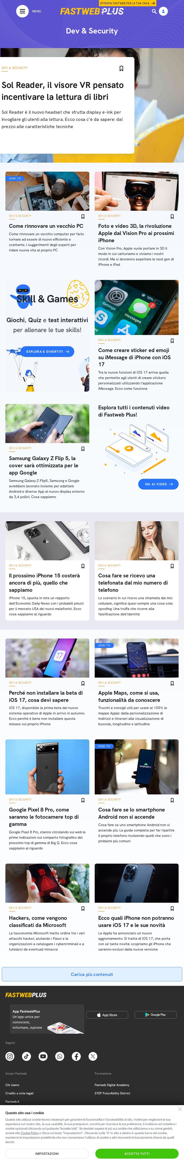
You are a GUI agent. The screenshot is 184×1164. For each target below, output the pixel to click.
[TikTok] (26, 1056)
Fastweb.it (12, 1102)
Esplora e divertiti (44, 352)
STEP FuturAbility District (112, 1093)
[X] (92, 1056)
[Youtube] (43, 1056)
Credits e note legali (19, 1093)
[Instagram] (9, 1056)
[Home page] (92, 11)
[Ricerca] (155, 11)
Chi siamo (12, 1085)
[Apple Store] (107, 1015)
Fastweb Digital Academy (112, 1085)
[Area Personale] (163, 11)
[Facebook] (76, 1056)
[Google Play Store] (156, 1015)
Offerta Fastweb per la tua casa (124, 3)
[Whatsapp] (59, 1056)
